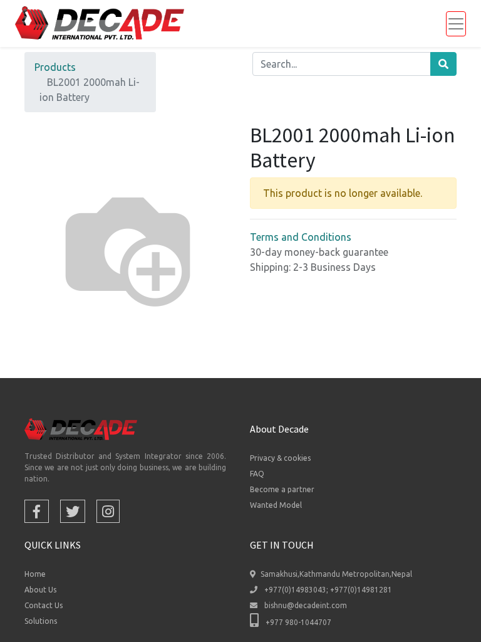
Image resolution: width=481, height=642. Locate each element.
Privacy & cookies (280, 458)
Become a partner (282, 489)
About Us (40, 590)
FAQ (257, 474)
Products (55, 67)
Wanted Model (276, 505)
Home (35, 574)
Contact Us (43, 605)
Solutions (40, 621)
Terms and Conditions (300, 237)
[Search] (443, 64)
